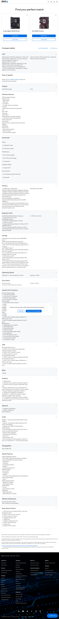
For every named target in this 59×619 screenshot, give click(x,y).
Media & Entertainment (20, 579)
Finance (17, 581)
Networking (3, 593)
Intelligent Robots (4, 599)
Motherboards (4, 588)
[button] (48, 2)
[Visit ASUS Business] (5, 555)
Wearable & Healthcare (6, 597)
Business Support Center (50, 562)
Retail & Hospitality (19, 569)
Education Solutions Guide (21, 603)
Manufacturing (19, 573)
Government (18, 583)
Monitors (3, 584)
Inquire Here (3, 562)
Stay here (21, 311)
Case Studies (18, 598)
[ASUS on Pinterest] (40, 611)
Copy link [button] (54, 48)
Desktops (3, 580)
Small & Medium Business (21, 562)
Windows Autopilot (49, 574)
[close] (50, 305)
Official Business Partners (6, 570)
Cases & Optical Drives (5, 595)
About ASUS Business (34, 562)
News (17, 601)
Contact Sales (4, 565)
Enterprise (18, 565)
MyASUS (46, 568)
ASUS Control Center (49, 570)
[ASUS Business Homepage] (4, 1)
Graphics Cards (4, 591)
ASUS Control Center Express (51, 572)
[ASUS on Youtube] (23, 611)
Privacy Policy (31, 616)
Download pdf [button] (44, 48)
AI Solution (18, 585)
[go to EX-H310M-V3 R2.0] (44, 23)
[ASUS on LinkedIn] (19, 611)
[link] (15, 39)
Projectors (3, 586)
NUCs (2, 582)
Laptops (2, 578)
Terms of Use (24, 616)
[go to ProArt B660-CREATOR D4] (15, 23)
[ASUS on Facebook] (32, 611)
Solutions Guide (19, 594)
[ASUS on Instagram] (36, 611)
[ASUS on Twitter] (27, 611)
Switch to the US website (33, 311)
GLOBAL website (14, 79)
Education (18, 567)
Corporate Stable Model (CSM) (36, 572)
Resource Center (19, 596)
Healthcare (18, 571)
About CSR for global (34, 565)
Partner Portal (4, 572)
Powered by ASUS (34, 574)
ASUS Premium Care (34, 570)
